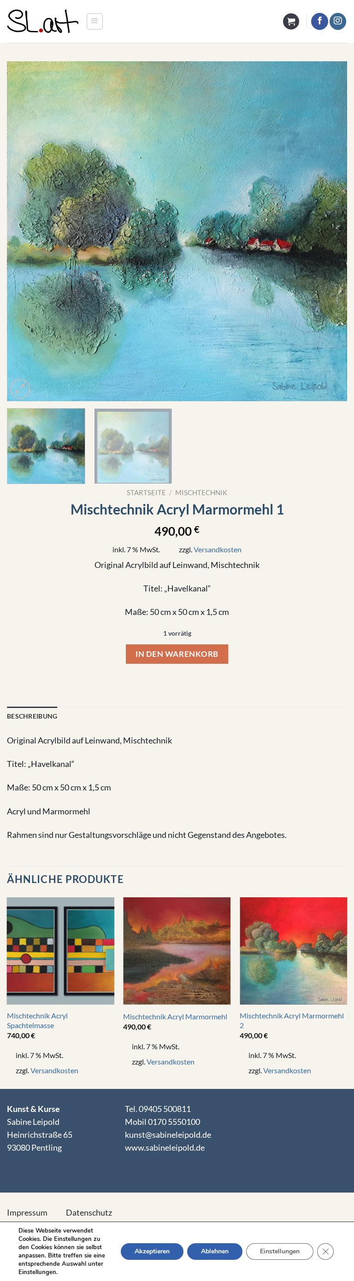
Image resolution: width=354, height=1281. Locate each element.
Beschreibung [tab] (32, 716)
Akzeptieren (152, 1251)
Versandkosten (218, 549)
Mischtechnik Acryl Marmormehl (175, 1016)
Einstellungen (280, 1251)
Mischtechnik (201, 492)
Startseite (146, 492)
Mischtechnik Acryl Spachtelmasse (37, 1020)
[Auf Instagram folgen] (338, 21)
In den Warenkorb (177, 654)
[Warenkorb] (291, 21)
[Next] (328, 231)
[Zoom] (20, 389)
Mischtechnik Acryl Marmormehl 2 (292, 1020)
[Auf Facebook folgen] (319, 21)
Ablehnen (215, 1251)
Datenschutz (89, 1212)
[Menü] (95, 21)
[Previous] (25, 231)
